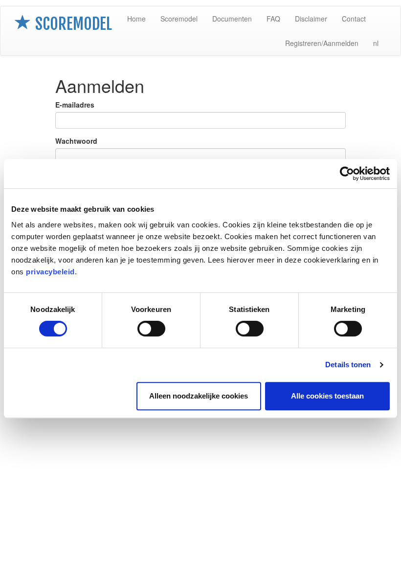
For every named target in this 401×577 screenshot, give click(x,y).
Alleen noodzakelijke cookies (198, 396)
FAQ (273, 18)
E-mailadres (74, 105)
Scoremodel (179, 18)
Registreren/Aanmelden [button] (321, 43)
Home (136, 18)
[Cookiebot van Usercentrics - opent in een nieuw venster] (347, 173)
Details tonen (348, 364)
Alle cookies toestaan (327, 396)
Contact (354, 18)
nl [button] (376, 43)
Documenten (232, 18)
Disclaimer (311, 18)
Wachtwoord (76, 141)
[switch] (151, 328)
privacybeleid (50, 271)
